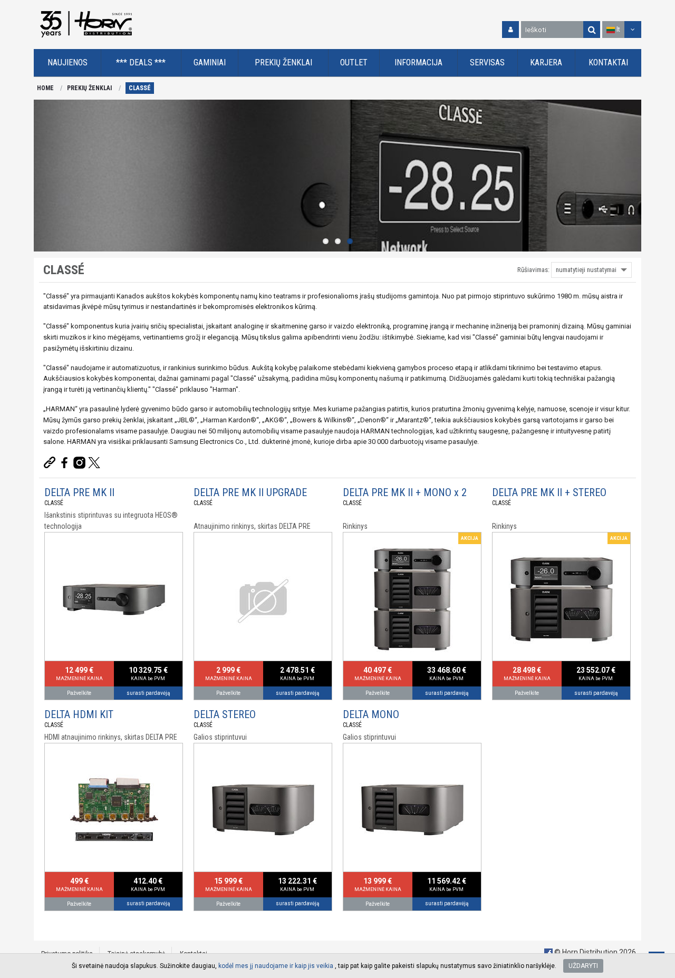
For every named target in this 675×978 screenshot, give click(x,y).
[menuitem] (67, 63)
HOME (45, 88)
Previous (44, 175)
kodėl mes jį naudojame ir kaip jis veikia (275, 966)
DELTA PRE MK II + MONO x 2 (405, 492)
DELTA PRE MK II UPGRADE (250, 492)
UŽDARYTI (583, 966)
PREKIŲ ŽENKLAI (89, 88)
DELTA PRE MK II (79, 492)
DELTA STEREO (225, 714)
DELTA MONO (371, 714)
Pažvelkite (79, 693)
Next (630, 175)
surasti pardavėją (148, 693)
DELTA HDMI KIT (78, 714)
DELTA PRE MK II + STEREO (549, 492)
